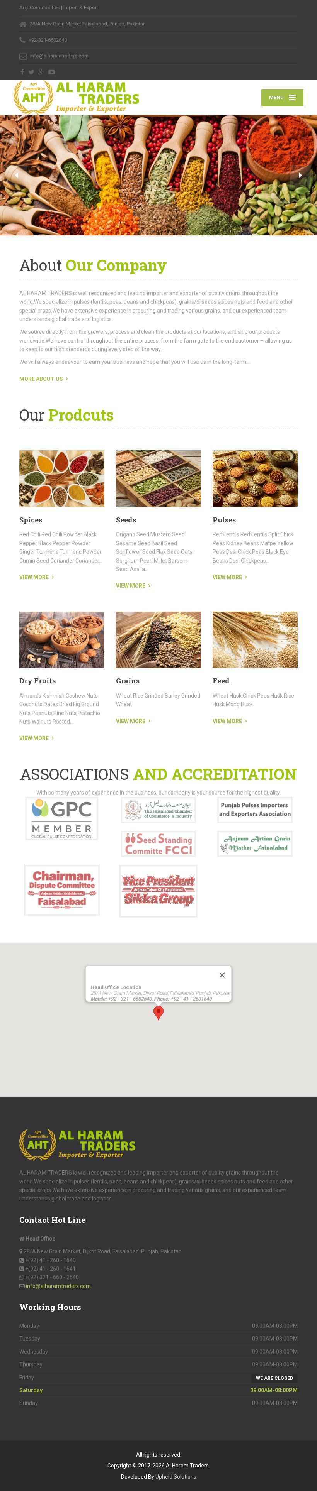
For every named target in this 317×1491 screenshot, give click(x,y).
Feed (221, 680)
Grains (128, 680)
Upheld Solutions (175, 1477)
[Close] (222, 975)
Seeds (126, 519)
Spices (30, 519)
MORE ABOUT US (41, 379)
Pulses (224, 519)
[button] (16, 175)
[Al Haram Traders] (76, 97)
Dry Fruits (37, 680)
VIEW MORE (34, 577)
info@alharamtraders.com (58, 1286)
